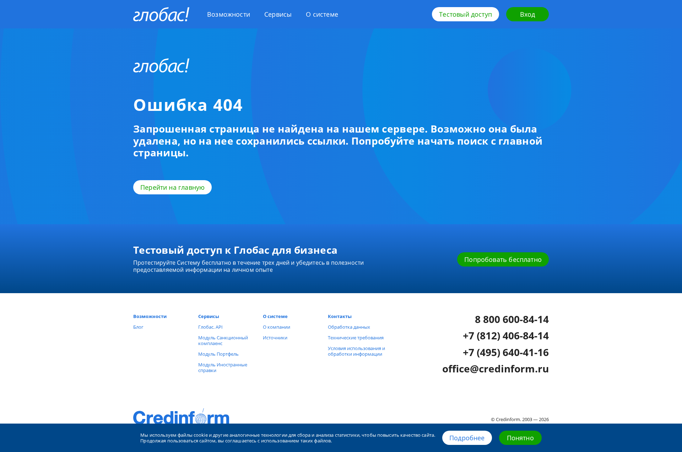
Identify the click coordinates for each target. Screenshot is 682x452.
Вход (527, 14)
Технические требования (356, 337)
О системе (322, 14)
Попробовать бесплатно (503, 259)
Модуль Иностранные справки (222, 367)
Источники (275, 337)
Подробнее (467, 438)
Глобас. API (210, 327)
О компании (276, 327)
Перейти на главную (172, 187)
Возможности (228, 14)
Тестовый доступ (465, 14)
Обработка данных (349, 327)
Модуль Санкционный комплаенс (223, 340)
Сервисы (278, 14)
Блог (138, 327)
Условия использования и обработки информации (356, 351)
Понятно (520, 438)
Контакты (340, 316)
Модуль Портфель (218, 354)
